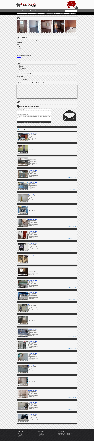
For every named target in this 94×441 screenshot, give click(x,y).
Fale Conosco (51, 10)
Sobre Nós (36, 10)
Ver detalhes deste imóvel (72, 140)
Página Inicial (20, 10)
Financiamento (43, 10)
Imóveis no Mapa (29, 10)
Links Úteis (20, 434)
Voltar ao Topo (21, 436)
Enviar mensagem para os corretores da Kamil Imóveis (34, 122)
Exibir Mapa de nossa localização (64, 434)
